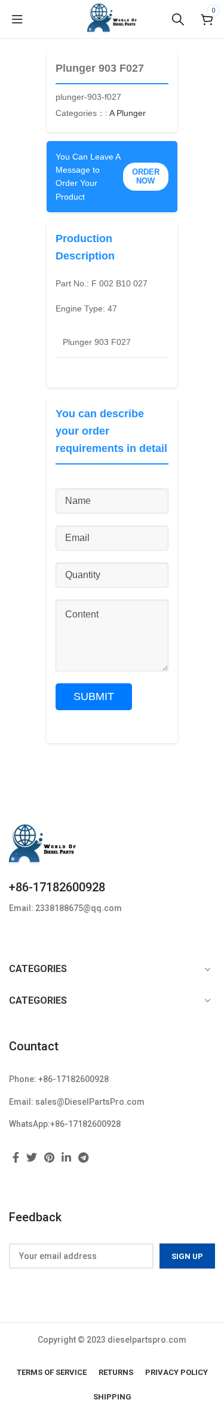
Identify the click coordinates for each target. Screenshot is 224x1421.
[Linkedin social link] (66, 1157)
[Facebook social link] (16, 1157)
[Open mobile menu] (17, 19)
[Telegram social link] (83, 1157)
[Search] (178, 19)
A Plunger (127, 113)
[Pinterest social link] (49, 1157)
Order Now (145, 176)
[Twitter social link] (32, 1157)
